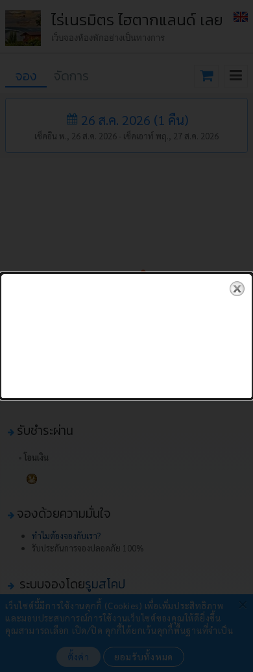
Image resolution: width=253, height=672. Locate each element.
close (237, 288)
